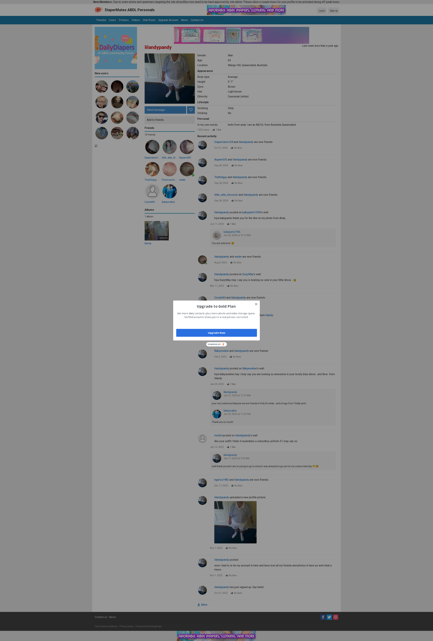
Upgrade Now (216, 332)
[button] (216, 306)
